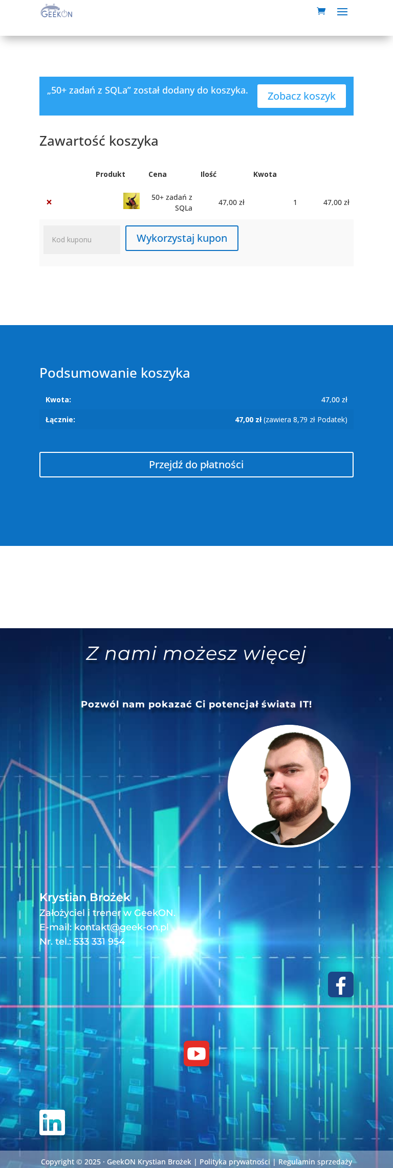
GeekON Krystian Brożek (149, 1161)
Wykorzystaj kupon (182, 238)
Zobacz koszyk (302, 96)
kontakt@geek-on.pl (121, 927)
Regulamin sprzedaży (315, 1161)
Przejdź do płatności (196, 464)
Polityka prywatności (235, 1161)
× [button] (49, 202)
